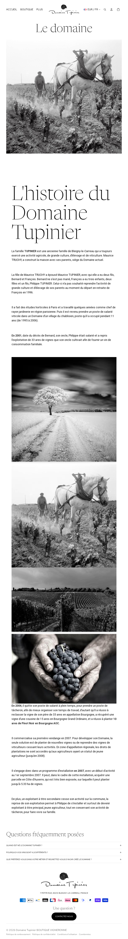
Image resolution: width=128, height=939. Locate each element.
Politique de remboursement (18, 934)
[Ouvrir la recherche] (104, 9)
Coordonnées (85, 934)
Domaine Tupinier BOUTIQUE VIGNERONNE (41, 930)
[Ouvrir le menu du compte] (111, 9)
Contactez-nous (64, 916)
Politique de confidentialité (44, 934)
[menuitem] (39, 9)
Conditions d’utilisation (67, 934)
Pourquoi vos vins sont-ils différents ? (27, 852)
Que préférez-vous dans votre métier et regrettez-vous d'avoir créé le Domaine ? (49, 859)
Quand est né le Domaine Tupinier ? (24, 845)
